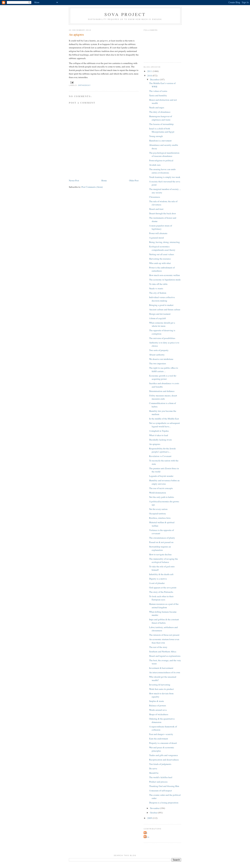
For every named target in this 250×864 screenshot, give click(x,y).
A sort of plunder (157, 583)
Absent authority (157, 354)
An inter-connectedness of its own (164, 672)
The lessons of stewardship (161, 124)
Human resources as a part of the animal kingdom (164, 605)
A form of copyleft (157, 318)
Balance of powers (157, 705)
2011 (150, 71)
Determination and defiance (161, 391)
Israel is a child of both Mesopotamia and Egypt (161, 130)
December (155, 79)
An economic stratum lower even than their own (164, 641)
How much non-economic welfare (164, 275)
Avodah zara (155, 164)
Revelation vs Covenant (160, 456)
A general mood (156, 237)
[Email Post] (72, 82)
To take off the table (158, 284)
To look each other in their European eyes (161, 598)
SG (146, 832)
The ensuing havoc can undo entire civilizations (162, 171)
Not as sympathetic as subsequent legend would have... (164, 424)
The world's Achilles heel (160, 777)
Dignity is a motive (158, 578)
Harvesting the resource (160, 258)
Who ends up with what (160, 263)
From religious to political (161, 160)
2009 (150, 818)
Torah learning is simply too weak (164, 177)
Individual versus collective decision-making (162, 299)
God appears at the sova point (162, 587)
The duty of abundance (159, 111)
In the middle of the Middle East (164, 418)
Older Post (134, 180)
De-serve (153, 768)
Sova (147, 836)
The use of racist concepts (161, 488)
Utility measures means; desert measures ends (163, 397)
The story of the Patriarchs (161, 591)
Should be (154, 772)
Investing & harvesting (159, 684)
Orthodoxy (84, 85)
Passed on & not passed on (161, 542)
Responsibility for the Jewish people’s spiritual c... (162, 450)
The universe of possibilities (162, 338)
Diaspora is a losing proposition (163, 802)
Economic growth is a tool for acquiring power (162, 377)
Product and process (158, 781)
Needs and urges (156, 107)
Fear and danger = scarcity (161, 734)
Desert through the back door (162, 213)
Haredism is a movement (160, 140)
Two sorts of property (159, 350)
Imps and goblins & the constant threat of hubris (164, 621)
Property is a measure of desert (163, 742)
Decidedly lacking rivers (160, 439)
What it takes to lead (158, 435)
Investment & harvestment (161, 667)
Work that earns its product (161, 689)
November (155, 808)
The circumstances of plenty (162, 537)
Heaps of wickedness (158, 714)
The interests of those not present (164, 634)
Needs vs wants (156, 288)
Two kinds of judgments (160, 764)
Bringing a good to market (161, 305)
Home (104, 180)
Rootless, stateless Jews (160, 517)
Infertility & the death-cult (161, 574)
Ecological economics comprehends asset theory (162, 248)
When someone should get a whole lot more (162, 324)
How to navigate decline (160, 554)
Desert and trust (156, 208)
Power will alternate (158, 233)
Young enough (156, 136)
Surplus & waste (156, 701)
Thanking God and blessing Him (164, 786)
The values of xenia (158, 91)
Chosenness (154, 196)
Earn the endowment (158, 738)
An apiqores (154, 444)
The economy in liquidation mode (165, 279)
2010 (150, 75)
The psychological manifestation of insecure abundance (164, 154)
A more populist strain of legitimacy (160, 227)
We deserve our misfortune (161, 359)
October (154, 812)
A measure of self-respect (160, 790)
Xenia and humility (158, 95)
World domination (157, 492)
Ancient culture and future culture (164, 309)
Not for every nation (158, 509)
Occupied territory (157, 513)
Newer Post (74, 180)
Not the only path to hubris (161, 497)
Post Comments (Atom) (92, 186)
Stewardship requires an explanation (160, 548)
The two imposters (157, 363)
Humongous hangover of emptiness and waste (160, 118)
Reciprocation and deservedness (164, 759)
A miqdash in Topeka (159, 430)
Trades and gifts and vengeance (163, 755)
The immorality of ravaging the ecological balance (163, 560)
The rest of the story (158, 647)
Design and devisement (160, 313)
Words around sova (158, 709)
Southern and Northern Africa (162, 651)
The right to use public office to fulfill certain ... (163, 369)
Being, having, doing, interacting (164, 242)
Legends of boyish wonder (161, 475)
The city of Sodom (157, 292)
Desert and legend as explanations (164, 655)
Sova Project (125, 14)
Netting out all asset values (161, 254)
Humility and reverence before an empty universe (164, 482)
